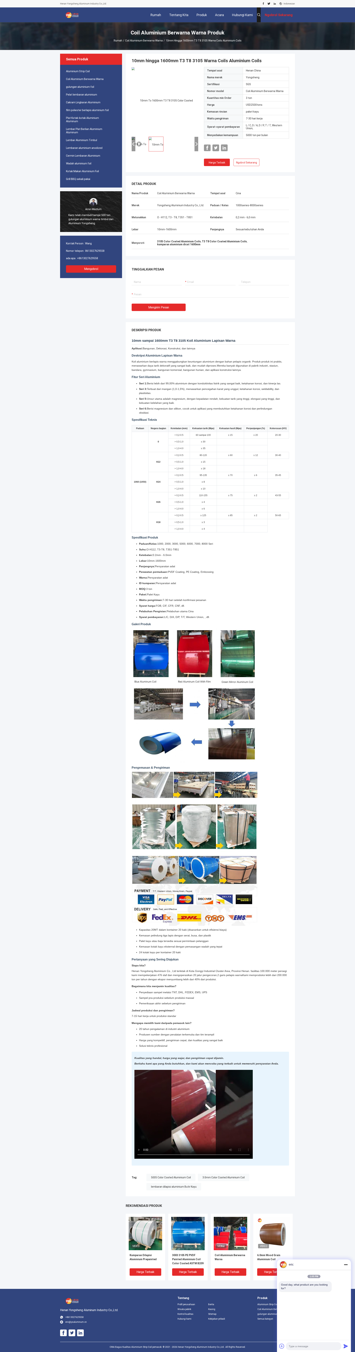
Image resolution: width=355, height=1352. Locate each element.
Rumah (118, 40)
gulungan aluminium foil (80, 86)
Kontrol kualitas (185, 1314)
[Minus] (346, 1264)
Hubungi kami (184, 1319)
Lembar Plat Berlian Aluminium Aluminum (84, 131)
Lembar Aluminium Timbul (81, 140)
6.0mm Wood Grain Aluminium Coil (268, 1257)
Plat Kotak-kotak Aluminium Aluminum (82, 119)
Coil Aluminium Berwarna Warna (144, 40)
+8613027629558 (87, 258)
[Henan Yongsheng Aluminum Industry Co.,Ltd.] (72, 14)
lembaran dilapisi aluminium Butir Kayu (174, 1186)
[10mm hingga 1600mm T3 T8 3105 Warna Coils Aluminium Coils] (165, 100)
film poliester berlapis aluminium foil (87, 110)
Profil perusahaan (186, 1304)
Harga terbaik (217, 162)
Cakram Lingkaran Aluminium (83, 102)
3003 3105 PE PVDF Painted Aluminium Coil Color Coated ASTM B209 (188, 1259)
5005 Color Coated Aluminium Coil (171, 1177)
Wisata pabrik (184, 1309)
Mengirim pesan (158, 307)
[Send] (346, 1346)
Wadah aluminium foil (78, 163)
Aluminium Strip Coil (78, 71)
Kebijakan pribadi (216, 1319)
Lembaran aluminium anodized (84, 147)
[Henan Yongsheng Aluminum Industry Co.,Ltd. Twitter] (269, 3)
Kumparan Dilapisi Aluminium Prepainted (143, 1257)
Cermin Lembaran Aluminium (83, 155)
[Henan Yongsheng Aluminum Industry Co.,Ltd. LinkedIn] (274, 3)
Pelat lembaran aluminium (81, 94)
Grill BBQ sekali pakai (78, 179)
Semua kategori (265, 1319)
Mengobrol (91, 269)
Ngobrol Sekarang (246, 162)
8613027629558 (94, 250)
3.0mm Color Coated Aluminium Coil (223, 1177)
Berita (211, 1304)
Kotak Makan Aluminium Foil (82, 171)
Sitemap (212, 1314)
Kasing (211, 1309)
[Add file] (281, 1346)
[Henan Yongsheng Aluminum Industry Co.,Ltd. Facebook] (263, 3)
